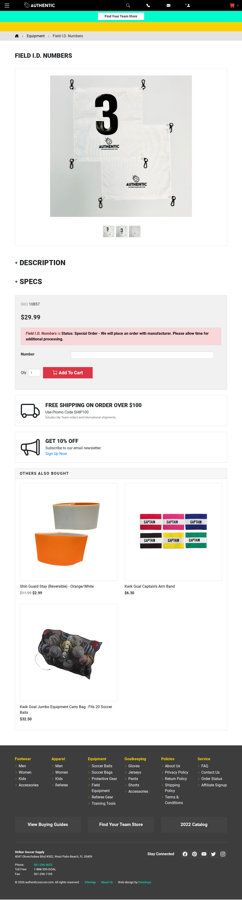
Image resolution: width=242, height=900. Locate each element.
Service (204, 759)
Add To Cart (70, 373)
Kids (22, 778)
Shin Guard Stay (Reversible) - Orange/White (57, 586)
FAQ (204, 766)
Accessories (29, 785)
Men (22, 766)
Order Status (211, 778)
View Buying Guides (48, 824)
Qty (23, 373)
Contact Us (210, 772)
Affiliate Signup (214, 785)
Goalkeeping (135, 759)
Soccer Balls (102, 766)
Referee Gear (102, 797)
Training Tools (104, 803)
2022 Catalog (194, 824)
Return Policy (176, 778)
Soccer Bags (102, 772)
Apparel (58, 759)
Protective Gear (104, 778)
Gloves (134, 766)
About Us (172, 766)
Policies (167, 759)
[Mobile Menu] (7, 5)
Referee (61, 785)
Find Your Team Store (121, 16)
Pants (133, 778)
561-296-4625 (43, 865)
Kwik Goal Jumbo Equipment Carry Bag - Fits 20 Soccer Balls (66, 710)
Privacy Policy (176, 772)
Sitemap (90, 882)
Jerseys (134, 772)
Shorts (133, 785)
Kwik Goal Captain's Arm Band (150, 586)
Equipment (97, 759)
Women (25, 772)
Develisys (144, 882)
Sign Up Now (56, 453)
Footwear (23, 759)
